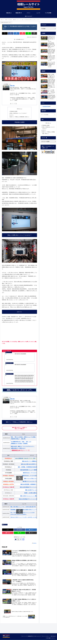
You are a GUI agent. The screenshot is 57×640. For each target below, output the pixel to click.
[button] (34, 33)
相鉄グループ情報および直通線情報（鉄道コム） (20, 116)
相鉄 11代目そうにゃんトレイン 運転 (28, 496)
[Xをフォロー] (12, 103)
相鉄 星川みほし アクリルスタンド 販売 (32, 472)
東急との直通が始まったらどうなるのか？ (18, 113)
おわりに (12, 115)
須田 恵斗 (12, 85)
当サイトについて (37, 636)
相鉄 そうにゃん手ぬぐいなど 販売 (32, 478)
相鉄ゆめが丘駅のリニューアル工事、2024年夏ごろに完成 (23, 517)
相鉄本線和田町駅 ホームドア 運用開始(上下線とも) (32, 469)
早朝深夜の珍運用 (13, 111)
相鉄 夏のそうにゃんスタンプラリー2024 (32, 481)
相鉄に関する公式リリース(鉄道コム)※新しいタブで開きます (19, 428)
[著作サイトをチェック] (10, 103)
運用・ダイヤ (5, 524)
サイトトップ (24, 636)
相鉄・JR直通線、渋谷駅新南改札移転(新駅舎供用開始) (30, 467)
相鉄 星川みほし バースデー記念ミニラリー (32, 475)
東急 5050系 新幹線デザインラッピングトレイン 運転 (32, 487)
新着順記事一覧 (30, 636)
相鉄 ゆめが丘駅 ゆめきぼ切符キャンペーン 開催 (32, 464)
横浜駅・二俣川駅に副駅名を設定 (31, 492)
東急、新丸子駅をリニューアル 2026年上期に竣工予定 (23, 506)
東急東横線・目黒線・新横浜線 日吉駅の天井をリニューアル (24, 509)
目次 (18, 108)
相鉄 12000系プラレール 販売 (32, 490)
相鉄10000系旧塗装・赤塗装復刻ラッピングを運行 (31, 484)
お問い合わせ (53, 636)
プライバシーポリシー (46, 636)
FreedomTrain (46, 106)
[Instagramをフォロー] (16, 103)
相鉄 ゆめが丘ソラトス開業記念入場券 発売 (32, 461)
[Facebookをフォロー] (14, 103)
